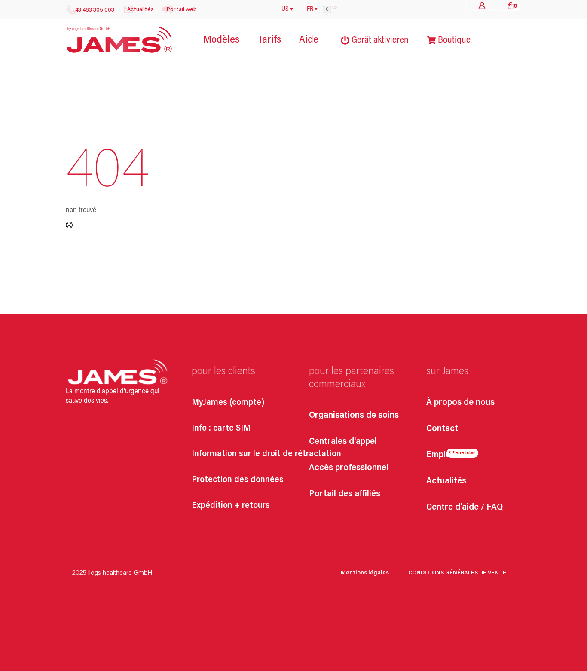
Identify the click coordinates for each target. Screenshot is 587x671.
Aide (308, 40)
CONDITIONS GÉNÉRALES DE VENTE (457, 573)
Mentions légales (365, 573)
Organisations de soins (354, 415)
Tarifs (269, 40)
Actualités (446, 481)
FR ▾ (312, 9)
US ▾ (287, 9)
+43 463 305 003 (92, 10)
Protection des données (238, 480)
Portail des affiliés (344, 494)
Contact (442, 429)
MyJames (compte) (228, 402)
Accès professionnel (348, 468)
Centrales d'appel (343, 441)
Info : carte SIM (221, 428)
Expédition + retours (231, 505)
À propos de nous (460, 402)
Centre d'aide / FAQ (464, 507)
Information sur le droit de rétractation (266, 454)
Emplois (441, 455)
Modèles (221, 40)
